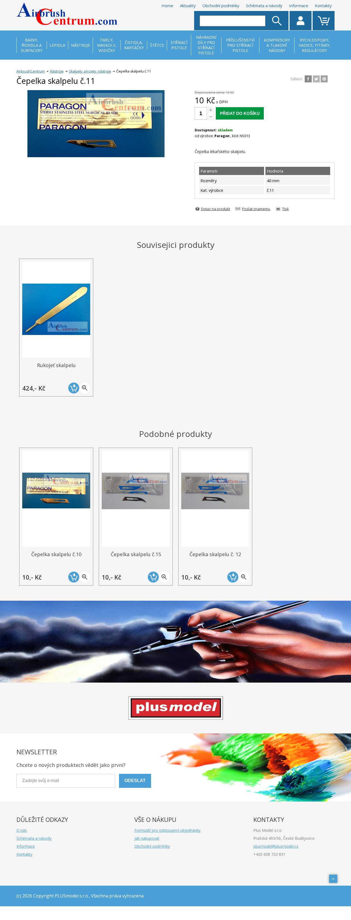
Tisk (285, 208)
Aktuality (188, 5)
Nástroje (57, 71)
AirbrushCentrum (30, 71)
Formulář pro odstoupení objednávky (167, 830)
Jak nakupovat (146, 838)
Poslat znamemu (256, 208)
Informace (298, 5)
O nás (21, 830)
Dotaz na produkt (215, 208)
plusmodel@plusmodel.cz (275, 846)
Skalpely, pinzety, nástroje (90, 71)
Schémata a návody (264, 5)
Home (167, 5)
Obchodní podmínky (220, 5)
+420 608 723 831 (269, 854)
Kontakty (323, 5)
